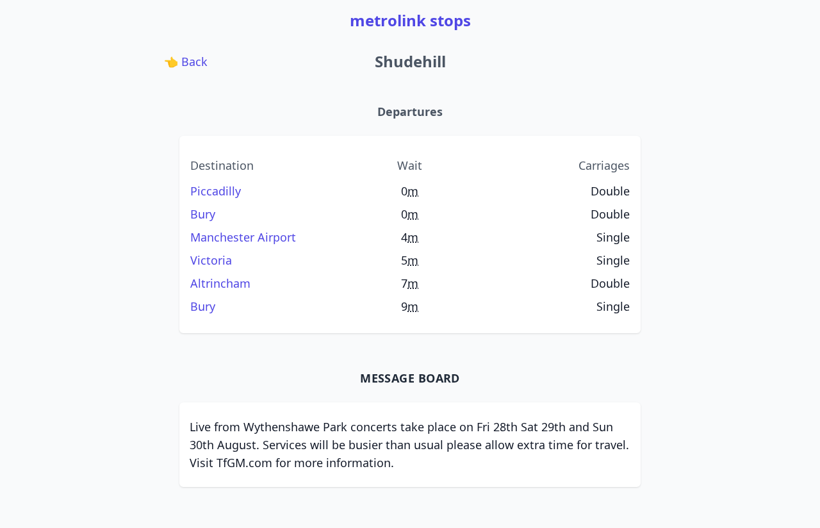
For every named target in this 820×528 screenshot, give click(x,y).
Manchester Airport (243, 237)
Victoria (211, 260)
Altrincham (220, 283)
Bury (202, 214)
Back (187, 61)
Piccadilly (215, 191)
